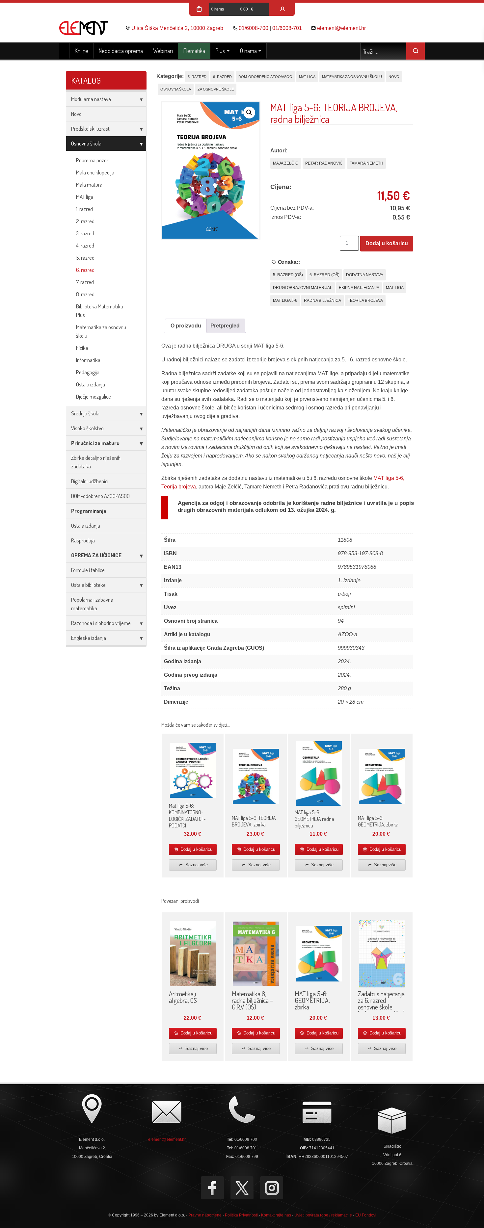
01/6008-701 (287, 28)
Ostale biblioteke (88, 584)
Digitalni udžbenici (89, 481)
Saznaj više (196, 864)
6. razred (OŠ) (324, 275)
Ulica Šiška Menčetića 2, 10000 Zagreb (177, 28)
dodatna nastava (364, 275)
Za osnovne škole (216, 89)
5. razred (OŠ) (288, 275)
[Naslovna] (64, 51)
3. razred (85, 233)
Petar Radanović (324, 163)
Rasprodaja (83, 540)
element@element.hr (341, 28)
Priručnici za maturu (95, 442)
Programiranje (88, 510)
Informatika (88, 359)
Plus (220, 50)
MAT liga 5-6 (285, 300)
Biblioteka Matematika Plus (99, 310)
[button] (249, 112)
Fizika (82, 347)
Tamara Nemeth (366, 163)
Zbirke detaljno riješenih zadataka (96, 462)
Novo (76, 113)
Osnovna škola (86, 143)
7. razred (85, 281)
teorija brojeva (365, 300)
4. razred (85, 245)
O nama (248, 50)
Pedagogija (87, 372)
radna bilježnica (322, 300)
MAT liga (84, 196)
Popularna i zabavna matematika (92, 604)
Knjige (81, 50)
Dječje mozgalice (93, 396)
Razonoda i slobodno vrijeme (101, 622)
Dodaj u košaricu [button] (195, 849)
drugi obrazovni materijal (302, 287)
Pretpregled (225, 325)
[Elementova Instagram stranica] (271, 1187)
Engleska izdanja (88, 637)
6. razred (85, 269)
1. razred (84, 208)
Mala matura (89, 184)
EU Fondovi (365, 1215)
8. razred (85, 294)
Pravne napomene (205, 1215)
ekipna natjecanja (359, 287)
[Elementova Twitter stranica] (242, 1187)
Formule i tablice (88, 569)
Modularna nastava (91, 98)
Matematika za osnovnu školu (101, 331)
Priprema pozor (92, 160)
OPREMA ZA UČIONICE (96, 555)
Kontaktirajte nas (276, 1215)
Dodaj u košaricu (386, 243)
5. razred (85, 257)
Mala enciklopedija (95, 172)
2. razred (85, 221)
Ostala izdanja (90, 384)
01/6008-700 (253, 28)
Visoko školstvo (87, 428)
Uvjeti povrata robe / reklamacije (323, 1215)
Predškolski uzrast (90, 128)
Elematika (194, 50)
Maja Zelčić (285, 163)
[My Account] (282, 9)
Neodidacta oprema (120, 50)
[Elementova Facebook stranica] (212, 1187)
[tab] (186, 326)
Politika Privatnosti (241, 1215)
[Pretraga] (415, 51)
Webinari (163, 50)
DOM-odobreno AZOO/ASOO (100, 495)
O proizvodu (186, 325)
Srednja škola (85, 413)
